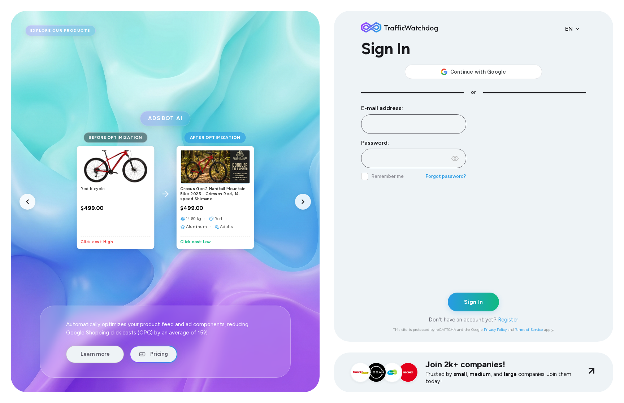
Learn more (95, 354)
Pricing (159, 354)
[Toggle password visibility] (455, 158)
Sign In (473, 302)
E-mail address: (382, 108)
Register (508, 319)
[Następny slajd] (303, 202)
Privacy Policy (495, 329)
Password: (375, 142)
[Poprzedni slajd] (27, 202)
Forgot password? (446, 176)
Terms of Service (529, 329)
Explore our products (60, 30)
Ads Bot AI (165, 118)
